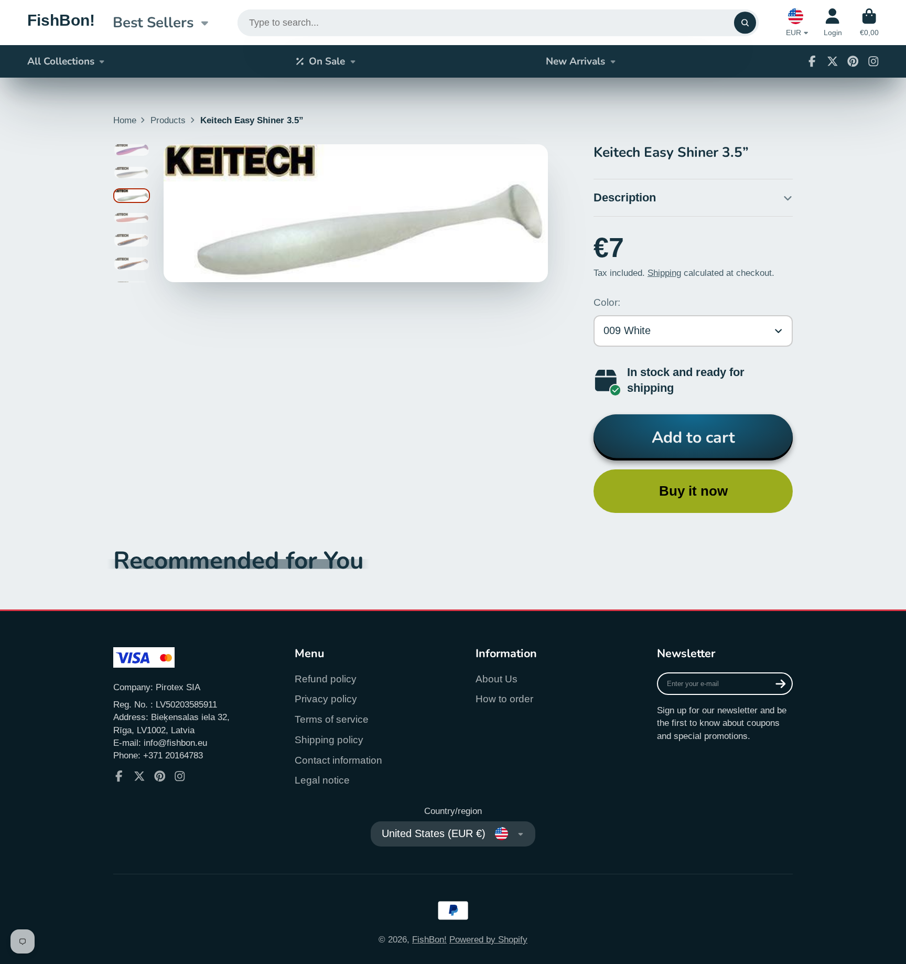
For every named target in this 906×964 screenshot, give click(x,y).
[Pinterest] (853, 61)
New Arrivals (575, 61)
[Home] (61, 22)
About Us (496, 678)
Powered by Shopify (488, 939)
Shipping (664, 272)
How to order (504, 698)
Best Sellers (153, 23)
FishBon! (429, 939)
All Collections (60, 61)
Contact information (338, 760)
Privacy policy (326, 698)
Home (124, 120)
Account (833, 22)
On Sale (327, 61)
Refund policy (326, 678)
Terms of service (332, 719)
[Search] (745, 23)
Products (168, 120)
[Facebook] (812, 61)
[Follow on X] (832, 61)
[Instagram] (873, 61)
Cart (869, 22)
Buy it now (693, 491)
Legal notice (322, 780)
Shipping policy (329, 739)
